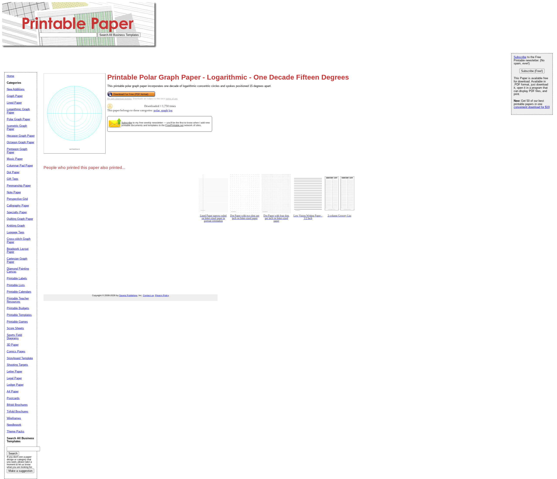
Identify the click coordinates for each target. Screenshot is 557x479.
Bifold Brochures (17, 404)
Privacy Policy (162, 295)
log (171, 110)
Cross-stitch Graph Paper (18, 240)
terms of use (172, 99)
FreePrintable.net (174, 125)
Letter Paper (14, 371)
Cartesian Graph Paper (17, 260)
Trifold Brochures (17, 411)
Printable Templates (19, 315)
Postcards (13, 398)
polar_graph (161, 110)
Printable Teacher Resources (18, 300)
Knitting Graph (16, 225)
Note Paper (14, 192)
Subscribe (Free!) (532, 71)
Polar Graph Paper (18, 119)
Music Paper (15, 158)
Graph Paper (15, 96)
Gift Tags (12, 178)
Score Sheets (15, 328)
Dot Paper (13, 172)
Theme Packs (15, 431)
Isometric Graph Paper (17, 127)
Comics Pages (16, 351)
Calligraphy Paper (18, 205)
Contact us (148, 295)
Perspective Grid (17, 198)
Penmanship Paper (19, 185)
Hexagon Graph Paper (21, 135)
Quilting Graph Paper (20, 218)
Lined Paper (14, 102)
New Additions (16, 89)
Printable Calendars (19, 291)
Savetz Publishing (128, 295)
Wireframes (14, 418)
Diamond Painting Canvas (18, 270)
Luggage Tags (15, 232)
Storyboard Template (20, 358)
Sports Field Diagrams (14, 336)
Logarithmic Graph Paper (18, 111)
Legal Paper (14, 378)
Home (10, 76)
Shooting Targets (17, 364)
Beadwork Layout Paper (18, 250)
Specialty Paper (17, 212)
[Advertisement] (81, 57)
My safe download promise (119, 99)
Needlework (14, 424)
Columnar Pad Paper (20, 165)
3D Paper (12, 344)
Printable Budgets (18, 308)
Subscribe (126, 122)
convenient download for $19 (532, 107)
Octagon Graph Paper (20, 142)
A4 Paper (12, 391)
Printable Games (17, 321)
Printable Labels (17, 278)
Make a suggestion (20, 470)
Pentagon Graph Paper (17, 150)
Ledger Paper (15, 384)
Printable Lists (16, 285)
